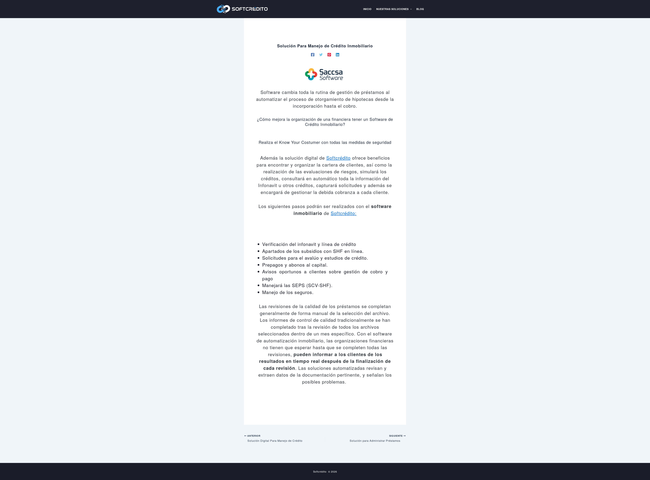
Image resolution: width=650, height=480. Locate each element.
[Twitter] (321, 54)
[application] (410, 9)
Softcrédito (338, 157)
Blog (420, 9)
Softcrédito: (343, 213)
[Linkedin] (337, 54)
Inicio (367, 9)
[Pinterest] (329, 54)
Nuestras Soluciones (392, 9)
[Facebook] (312, 54)
